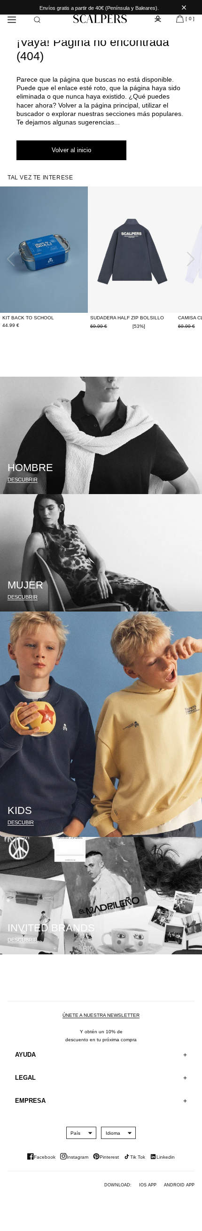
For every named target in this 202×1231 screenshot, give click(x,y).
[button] (37, 19)
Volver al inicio (71, 150)
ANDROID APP (179, 1185)
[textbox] (75, 1133)
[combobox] (75, 1133)
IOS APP (147, 1185)
